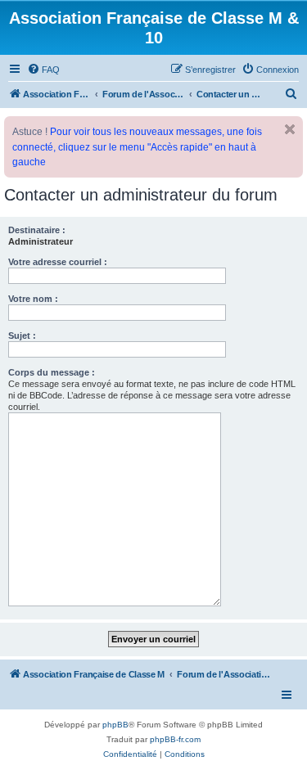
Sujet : (22, 335)
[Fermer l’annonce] (290, 129)
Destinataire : (36, 230)
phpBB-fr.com (175, 739)
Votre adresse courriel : (57, 262)
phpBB (115, 724)
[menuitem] (43, 69)
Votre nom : (33, 299)
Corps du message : (51, 372)
